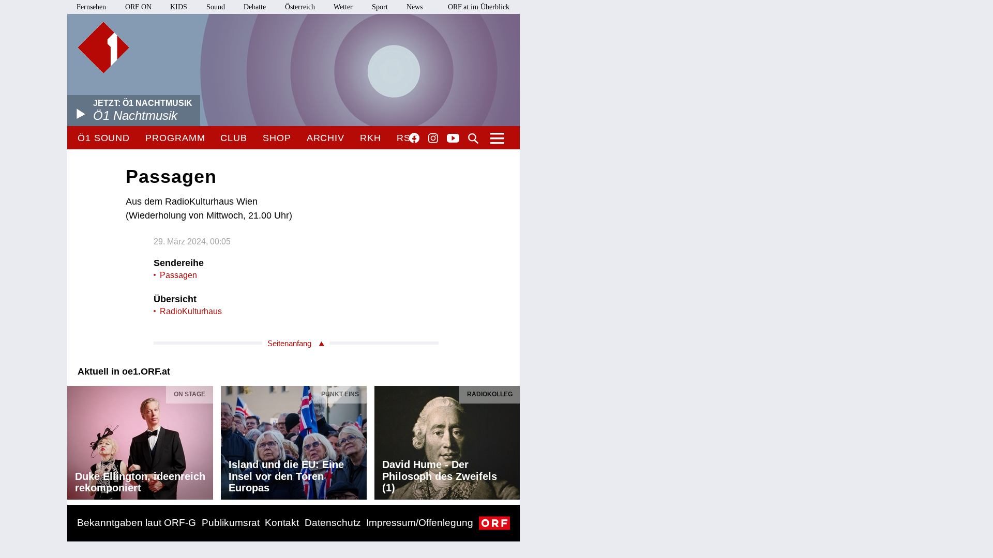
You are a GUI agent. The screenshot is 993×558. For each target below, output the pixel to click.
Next (511, 440)
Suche (473, 138)
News (415, 7)
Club (233, 138)
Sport (380, 7)
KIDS (178, 7)
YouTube (453, 139)
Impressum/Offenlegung (419, 522)
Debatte (255, 7)
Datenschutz (333, 522)
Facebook (414, 138)
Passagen (178, 275)
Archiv (325, 138)
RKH (370, 138)
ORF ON (138, 7)
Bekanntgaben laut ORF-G (136, 522)
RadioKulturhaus (191, 311)
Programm (175, 138)
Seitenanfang (289, 343)
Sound (215, 7)
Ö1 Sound (104, 138)
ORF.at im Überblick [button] (478, 7)
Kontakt (282, 522)
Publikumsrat (231, 522)
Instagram (433, 138)
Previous (75, 440)
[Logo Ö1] (103, 47)
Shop (277, 138)
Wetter (343, 7)
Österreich (300, 7)
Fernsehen (91, 7)
